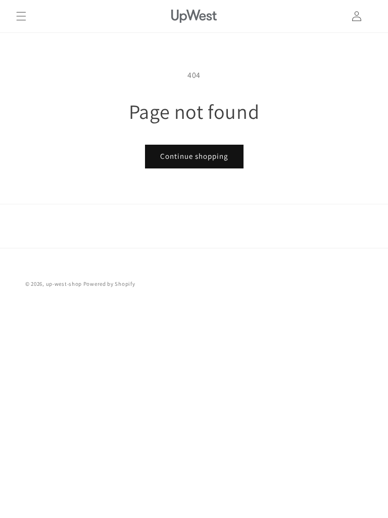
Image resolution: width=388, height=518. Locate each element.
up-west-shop (64, 283)
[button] (21, 16)
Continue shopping (194, 156)
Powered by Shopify (109, 283)
